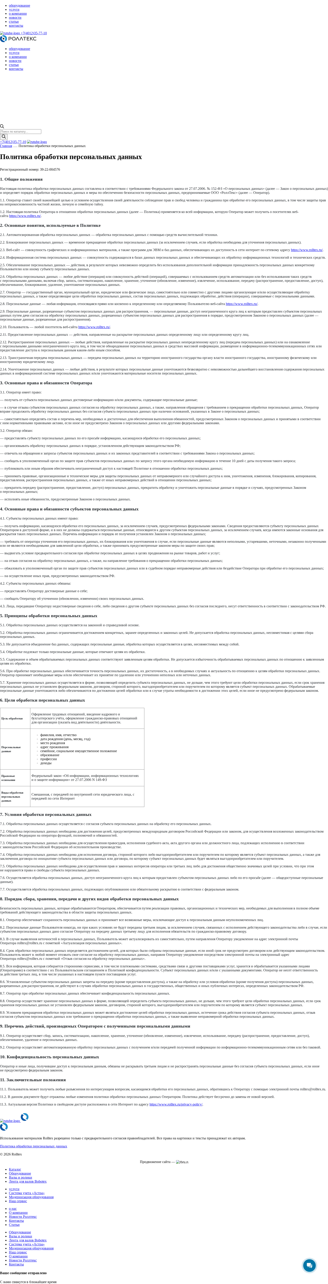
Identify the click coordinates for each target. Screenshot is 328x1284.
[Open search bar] (2, 127)
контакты (16, 25)
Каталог (15, 1169)
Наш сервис (18, 1201)
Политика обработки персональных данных (33, 1146)
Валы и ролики (20, 1177)
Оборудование (20, 1173)
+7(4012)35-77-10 (34, 33)
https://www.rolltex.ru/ (25, 216)
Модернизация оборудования (31, 1197)
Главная (6, 146)
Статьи (14, 1225)
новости (15, 17)
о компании (18, 13)
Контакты (16, 1221)
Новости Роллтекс (23, 1216)
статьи (14, 21)
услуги (14, 9)
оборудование (19, 5)
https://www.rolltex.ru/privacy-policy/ (175, 1104)
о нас (13, 1208)
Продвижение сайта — (157, 1162)
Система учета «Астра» (27, 1193)
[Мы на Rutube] (10, 33)
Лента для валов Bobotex (28, 1181)
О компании (18, 1212)
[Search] (4, 137)
